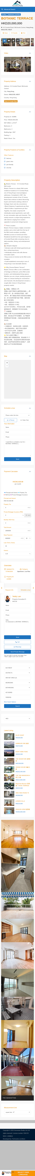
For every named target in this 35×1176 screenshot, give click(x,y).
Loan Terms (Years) (9, 542)
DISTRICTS (9, 673)
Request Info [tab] (9, 590)
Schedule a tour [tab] (26, 590)
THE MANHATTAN (9, 1098)
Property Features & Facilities (14, 150)
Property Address (10, 81)
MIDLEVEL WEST (6, 29)
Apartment (11, 14)
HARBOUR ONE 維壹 (22, 743)
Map (5, 356)
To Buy (4, 14)
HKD (7, 718)
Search (17, 706)
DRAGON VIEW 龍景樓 (23, 809)
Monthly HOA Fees (9, 519)
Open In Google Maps (11, 101)
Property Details (9, 112)
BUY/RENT (9, 668)
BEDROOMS (9, 682)
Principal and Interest (10, 498)
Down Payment (8, 535)
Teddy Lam (16, 596)
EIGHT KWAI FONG (22, 751)
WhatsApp (18, 647)
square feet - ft (10, 1112)
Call (18, 642)
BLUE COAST (20, 735)
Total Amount (7, 527)
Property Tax (7, 504)
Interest (6, 550)
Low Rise (17, 14)
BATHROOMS (10, 687)
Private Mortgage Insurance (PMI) (13, 512)
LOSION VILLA (20, 801)
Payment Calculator (11, 471)
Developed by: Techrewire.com (12, 1139)
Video (6, 53)
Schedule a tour (9, 408)
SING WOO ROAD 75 (22, 793)
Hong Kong (29, 27)
